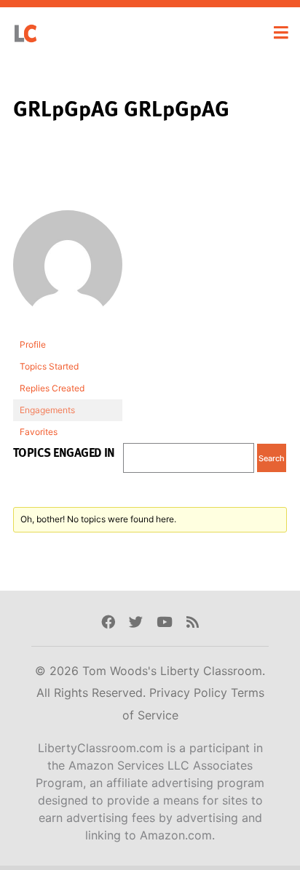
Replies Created (52, 388)
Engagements (47, 409)
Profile (33, 344)
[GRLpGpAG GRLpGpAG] (67, 271)
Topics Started (49, 366)
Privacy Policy (190, 692)
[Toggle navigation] (281, 33)
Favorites (39, 431)
